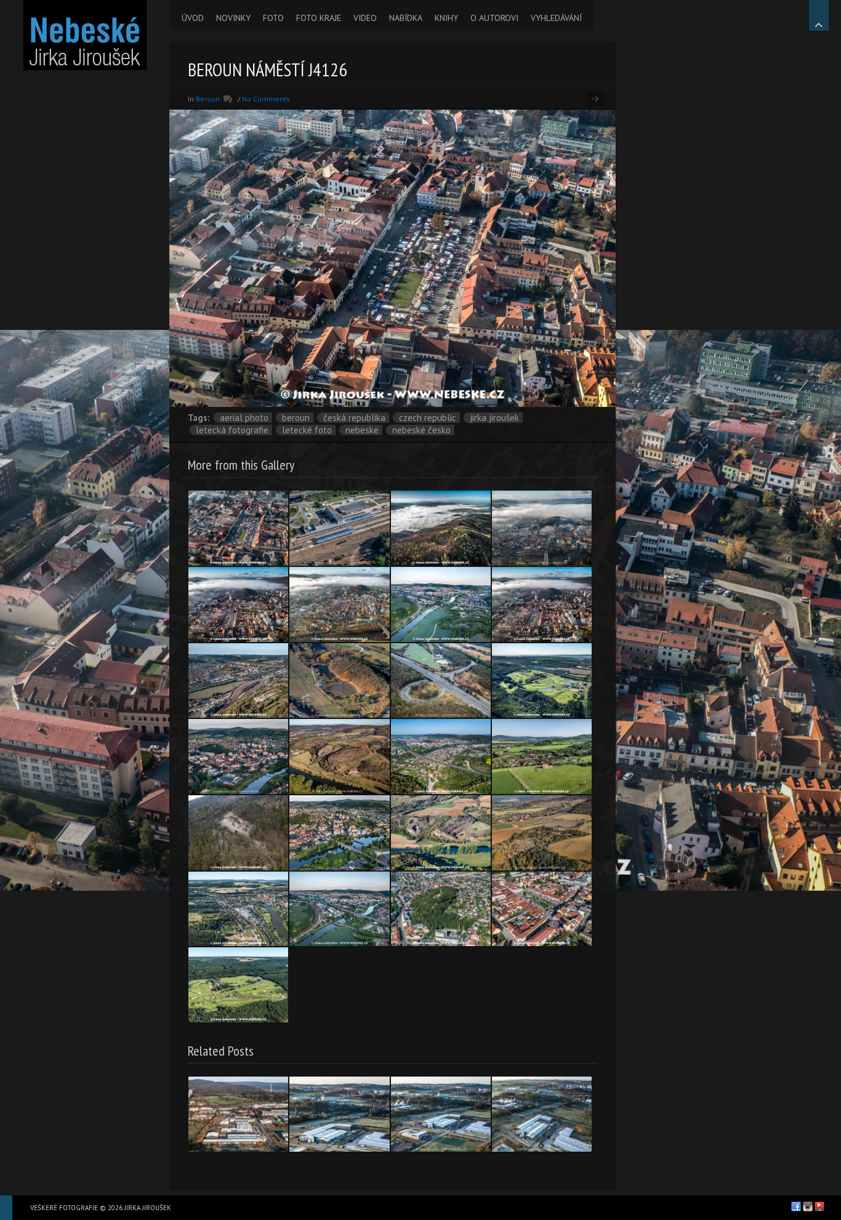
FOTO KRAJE (318, 17)
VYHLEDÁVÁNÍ (556, 17)
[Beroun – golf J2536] (542, 680)
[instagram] (808, 1206)
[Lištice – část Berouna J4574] (542, 756)
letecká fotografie (232, 430)
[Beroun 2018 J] (542, 528)
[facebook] (796, 1206)
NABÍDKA (405, 17)
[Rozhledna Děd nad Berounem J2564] (441, 528)
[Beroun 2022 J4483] (441, 756)
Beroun (208, 98)
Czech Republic (427, 417)
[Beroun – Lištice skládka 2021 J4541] (542, 832)
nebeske (362, 430)
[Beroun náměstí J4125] (542, 604)
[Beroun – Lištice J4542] (339, 756)
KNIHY (446, 17)
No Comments (266, 98)
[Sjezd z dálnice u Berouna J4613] (441, 680)
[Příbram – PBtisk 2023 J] (339, 1114)
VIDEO (365, 17)
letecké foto (307, 430)
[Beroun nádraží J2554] (238, 680)
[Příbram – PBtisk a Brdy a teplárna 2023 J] (238, 1114)
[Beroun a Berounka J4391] (339, 832)
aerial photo (244, 417)
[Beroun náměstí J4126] (238, 528)
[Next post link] (595, 98)
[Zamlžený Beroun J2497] (339, 604)
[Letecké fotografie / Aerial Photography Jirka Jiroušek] (84, 35)
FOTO (273, 17)
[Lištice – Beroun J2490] (441, 832)
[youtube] (819, 1206)
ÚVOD (193, 17)
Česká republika (354, 417)
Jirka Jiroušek (494, 417)
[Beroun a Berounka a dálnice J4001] (339, 909)
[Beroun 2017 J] (238, 756)
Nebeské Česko (421, 430)
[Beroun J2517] (441, 604)
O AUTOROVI (494, 17)
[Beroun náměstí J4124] (238, 604)
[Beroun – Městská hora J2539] (441, 909)
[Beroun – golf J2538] (238, 984)
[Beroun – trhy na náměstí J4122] (542, 909)
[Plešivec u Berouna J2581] (238, 832)
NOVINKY (233, 17)
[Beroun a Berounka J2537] (238, 909)
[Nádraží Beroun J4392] (339, 528)
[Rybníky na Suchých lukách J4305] (339, 680)
